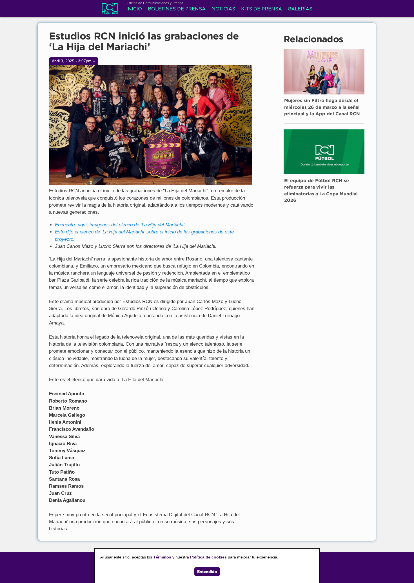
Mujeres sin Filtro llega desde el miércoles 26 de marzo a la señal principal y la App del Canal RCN (322, 107)
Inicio (134, 9)
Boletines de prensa (177, 9)
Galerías (300, 9)
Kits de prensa (261, 9)
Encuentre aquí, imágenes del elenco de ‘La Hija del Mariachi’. (120, 225)
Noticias (223, 9)
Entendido (207, 571)
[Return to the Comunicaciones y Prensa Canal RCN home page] (110, 11)
